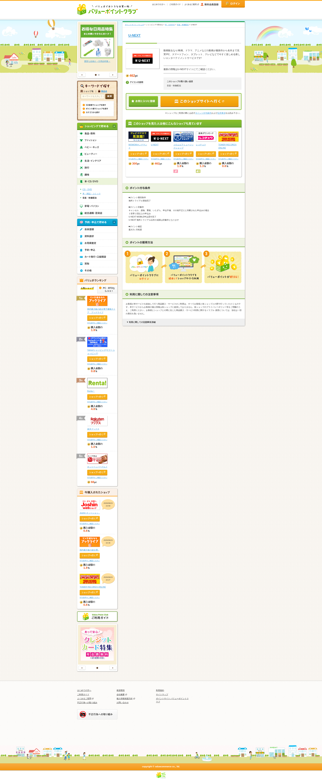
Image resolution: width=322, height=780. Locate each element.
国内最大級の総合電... (89, 550)
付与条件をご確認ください (138, 159)
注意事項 (221, 113)
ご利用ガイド (83, 694)
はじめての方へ (84, 690)
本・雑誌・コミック (92, 193)
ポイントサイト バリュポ (134, 25)
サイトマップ (162, 694)
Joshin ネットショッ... (90, 513)
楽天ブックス (93, 429)
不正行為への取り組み (87, 702)
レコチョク (201, 145)
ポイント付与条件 (203, 113)
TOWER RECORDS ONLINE (93, 587)
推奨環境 (121, 690)
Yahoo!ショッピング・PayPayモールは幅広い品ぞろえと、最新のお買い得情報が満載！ (97, 64)
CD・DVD (87, 189)
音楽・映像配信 (183, 25)
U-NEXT (134, 35)
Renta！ (91, 391)
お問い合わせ (123, 702)
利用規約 (160, 690)
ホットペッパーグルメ (97, 467)
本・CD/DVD (170, 25)
